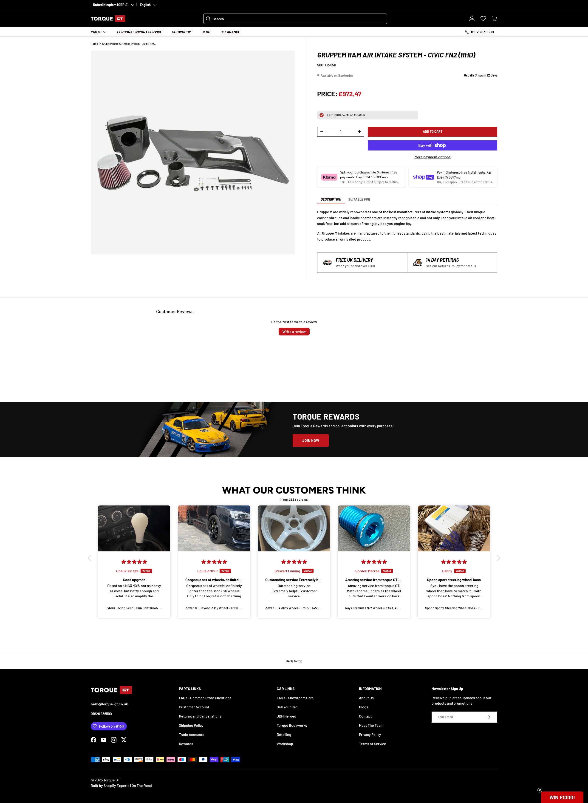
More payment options (433, 157)
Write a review (294, 331)
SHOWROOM (181, 32)
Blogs (363, 707)
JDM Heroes (286, 716)
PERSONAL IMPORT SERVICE (139, 32)
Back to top (294, 661)
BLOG (205, 32)
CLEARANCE (230, 32)
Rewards (186, 743)
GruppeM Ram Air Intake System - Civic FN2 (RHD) (129, 43)
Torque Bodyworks (292, 725)
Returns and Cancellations (200, 716)
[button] (494, 19)
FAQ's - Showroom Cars (295, 697)
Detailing (284, 734)
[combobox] (295, 19)
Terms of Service (372, 743)
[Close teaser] (539, 790)
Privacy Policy (370, 734)
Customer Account (194, 707)
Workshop (285, 743)
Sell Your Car (287, 707)
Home (94, 43)
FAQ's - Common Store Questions (205, 697)
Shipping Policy (191, 725)
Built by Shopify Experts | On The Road (121, 785)
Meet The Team (371, 725)
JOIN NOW (310, 440)
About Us (366, 697)
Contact (365, 716)
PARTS (96, 32)
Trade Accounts (191, 734)
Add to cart (432, 131)
